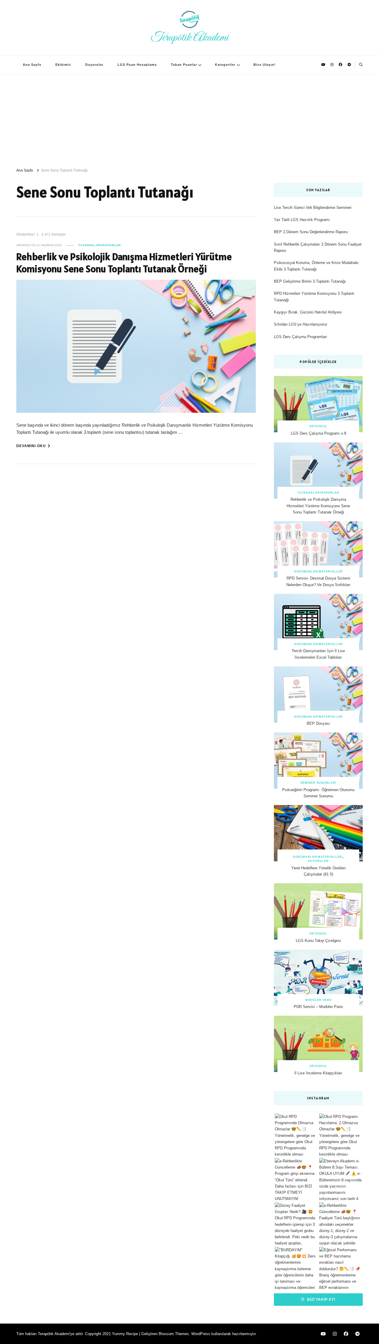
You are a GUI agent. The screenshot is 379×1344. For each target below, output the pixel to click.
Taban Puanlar (184, 64)
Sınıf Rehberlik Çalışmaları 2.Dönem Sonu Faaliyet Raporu (318, 247)
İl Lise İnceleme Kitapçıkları (318, 1073)
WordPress (200, 1334)
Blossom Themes (174, 1334)
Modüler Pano (318, 1000)
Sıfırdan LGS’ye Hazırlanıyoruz (300, 324)
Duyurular (94, 64)
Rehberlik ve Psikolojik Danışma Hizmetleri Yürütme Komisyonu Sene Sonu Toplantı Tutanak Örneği (124, 262)
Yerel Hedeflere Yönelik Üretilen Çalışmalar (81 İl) (318, 871)
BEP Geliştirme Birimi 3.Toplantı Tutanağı (310, 281)
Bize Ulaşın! (264, 64)
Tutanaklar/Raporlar (99, 245)
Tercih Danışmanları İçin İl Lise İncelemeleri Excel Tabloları (318, 654)
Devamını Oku (31, 446)
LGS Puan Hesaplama (137, 64)
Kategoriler (225, 64)
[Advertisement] (189, 118)
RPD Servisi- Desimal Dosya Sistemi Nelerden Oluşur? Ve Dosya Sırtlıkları (318, 581)
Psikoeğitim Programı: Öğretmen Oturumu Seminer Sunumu (318, 793)
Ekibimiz (63, 64)
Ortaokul (318, 426)
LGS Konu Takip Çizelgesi (318, 940)
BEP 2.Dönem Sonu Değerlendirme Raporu (311, 232)
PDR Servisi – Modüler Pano (318, 1006)
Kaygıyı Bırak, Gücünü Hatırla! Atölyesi (308, 312)
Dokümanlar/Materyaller (318, 571)
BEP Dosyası (318, 723)
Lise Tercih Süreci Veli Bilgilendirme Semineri (312, 207)
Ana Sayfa (32, 64)
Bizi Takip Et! (320, 1299)
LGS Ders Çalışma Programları (300, 337)
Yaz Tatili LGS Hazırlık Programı (302, 219)
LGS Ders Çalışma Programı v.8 (318, 433)
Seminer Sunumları (318, 782)
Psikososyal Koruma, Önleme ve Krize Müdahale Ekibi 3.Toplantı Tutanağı (316, 265)
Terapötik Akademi (190, 38)
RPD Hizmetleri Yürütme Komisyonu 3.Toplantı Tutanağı (314, 296)
